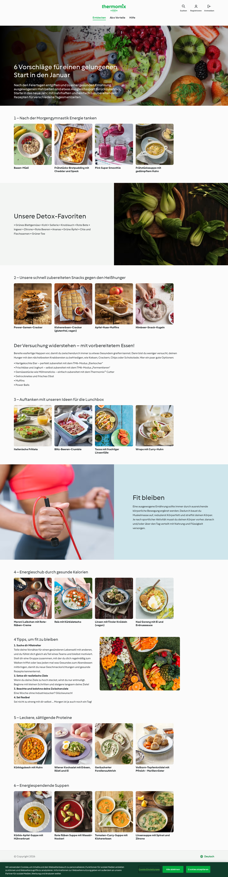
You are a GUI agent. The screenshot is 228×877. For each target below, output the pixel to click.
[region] (114, 869)
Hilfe (132, 17)
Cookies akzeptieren (198, 869)
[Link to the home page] (114, 8)
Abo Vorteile (117, 17)
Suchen (183, 11)
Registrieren (196, 11)
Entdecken (99, 17)
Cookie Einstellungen (149, 869)
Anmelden (209, 11)
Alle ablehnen (173, 869)
